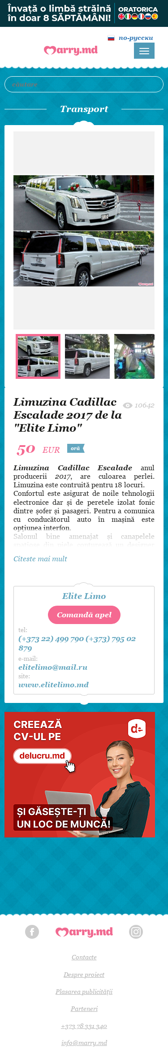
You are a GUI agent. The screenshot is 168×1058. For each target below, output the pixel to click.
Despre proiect (84, 974)
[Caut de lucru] (84, 774)
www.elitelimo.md (53, 685)
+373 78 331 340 (84, 1025)
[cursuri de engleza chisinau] (84, 13)
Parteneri (84, 1008)
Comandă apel (84, 615)
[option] (84, 230)
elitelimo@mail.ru (52, 667)
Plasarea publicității (84, 991)
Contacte (84, 957)
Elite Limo (84, 596)
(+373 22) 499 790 (51, 638)
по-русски (136, 37)
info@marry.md (84, 1042)
